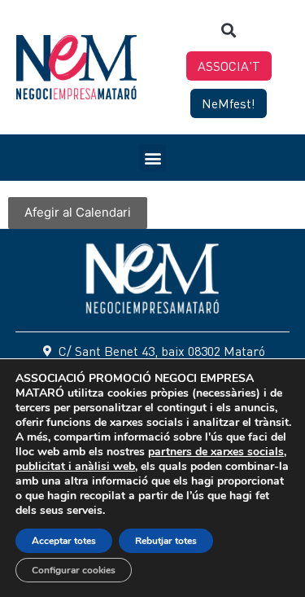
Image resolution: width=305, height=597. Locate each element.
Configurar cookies (73, 570)
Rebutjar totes (166, 540)
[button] (229, 29)
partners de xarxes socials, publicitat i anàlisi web (150, 459)
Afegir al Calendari (77, 212)
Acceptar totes (64, 540)
